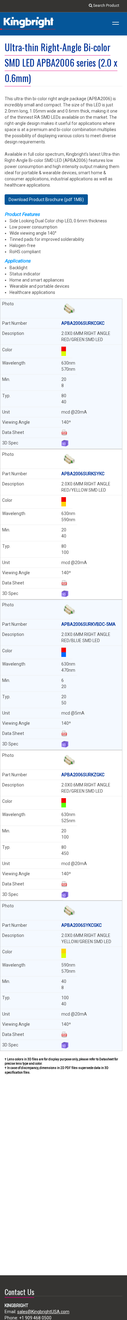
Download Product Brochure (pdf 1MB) (46, 199)
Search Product (105, 5)
